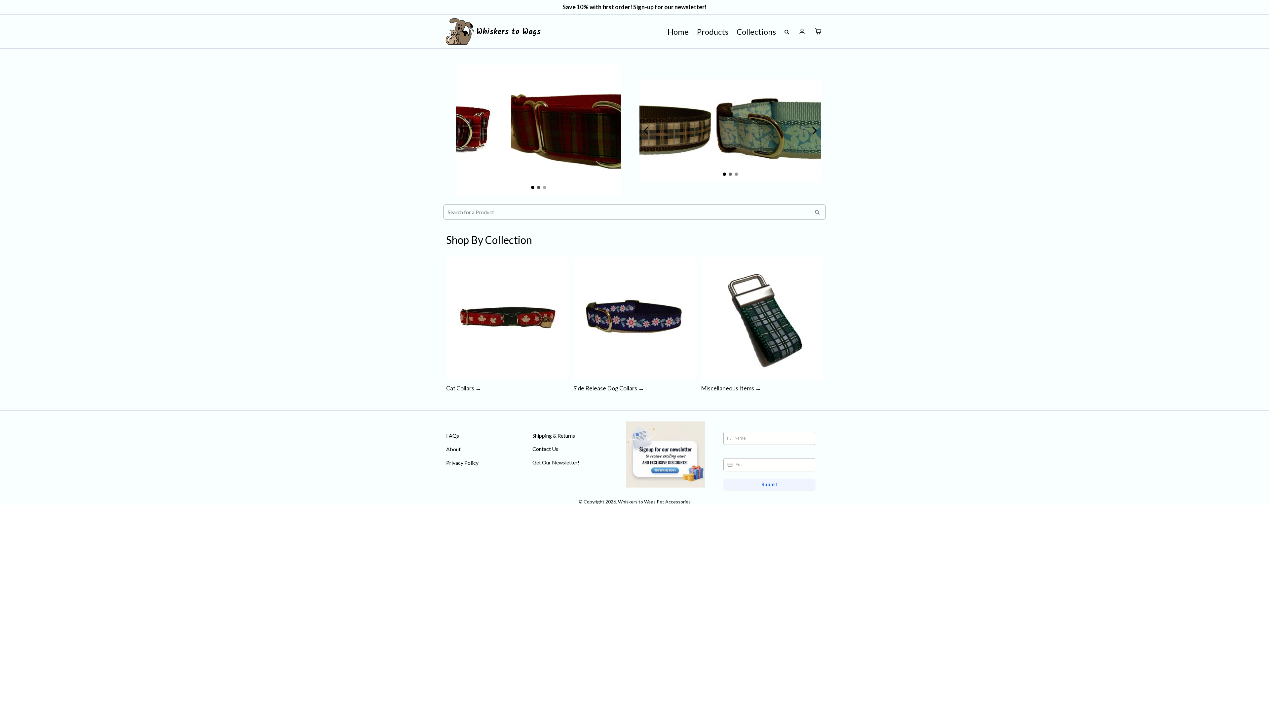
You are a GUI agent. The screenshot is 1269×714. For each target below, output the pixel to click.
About (453, 449)
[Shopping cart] (818, 31)
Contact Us (545, 449)
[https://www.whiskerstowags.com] (459, 31)
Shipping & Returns (553, 435)
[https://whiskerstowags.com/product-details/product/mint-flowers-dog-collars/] (730, 130)
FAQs (452, 435)
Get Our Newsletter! (555, 462)
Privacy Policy (462, 462)
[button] (802, 31)
